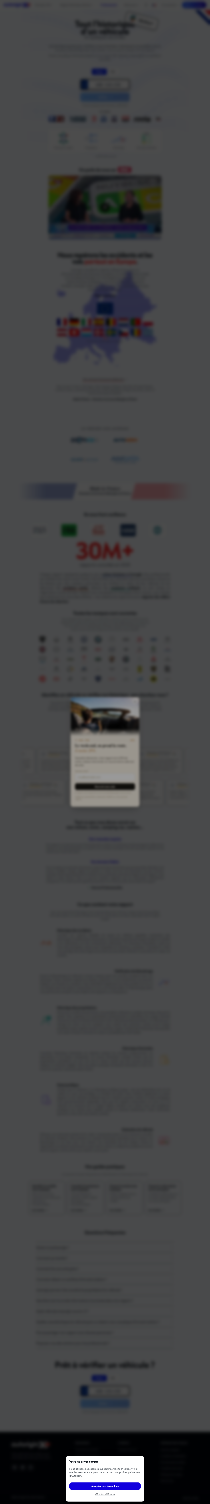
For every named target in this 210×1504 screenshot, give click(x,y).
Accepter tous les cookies (105, 1486)
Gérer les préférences (105, 1494)
